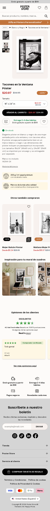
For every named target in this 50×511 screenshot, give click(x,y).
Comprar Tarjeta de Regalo (27, 472)
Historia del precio (10, 166)
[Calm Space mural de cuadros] (19, 279)
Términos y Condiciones (15, 480)
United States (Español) (25, 499)
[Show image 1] (5, 35)
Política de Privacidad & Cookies (25, 483)
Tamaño (6, 98)
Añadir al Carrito (25, 112)
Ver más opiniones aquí (25, 366)
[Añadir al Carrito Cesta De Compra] (28, 239)
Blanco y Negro (18, 27)
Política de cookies (37, 480)
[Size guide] (6, 121)
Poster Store (31, 504)
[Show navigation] (4, 8)
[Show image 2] (5, 47)
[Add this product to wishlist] (44, 121)
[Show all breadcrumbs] (5, 27)
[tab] (39, 7)
